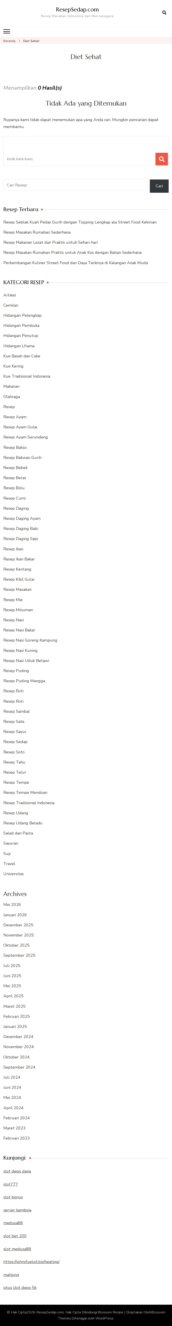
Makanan (11, 386)
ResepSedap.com (77, 9)
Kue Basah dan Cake (21, 356)
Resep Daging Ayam (22, 518)
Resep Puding (16, 670)
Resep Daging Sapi (20, 538)
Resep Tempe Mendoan (25, 792)
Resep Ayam (14, 417)
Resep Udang (15, 813)
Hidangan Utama (18, 346)
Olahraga (11, 396)
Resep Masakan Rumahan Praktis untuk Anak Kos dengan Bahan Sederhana (72, 252)
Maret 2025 (14, 1006)
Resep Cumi (14, 498)
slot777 (10, 1184)
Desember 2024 (18, 1036)
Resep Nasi (13, 620)
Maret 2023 (14, 1128)
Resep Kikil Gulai (18, 579)
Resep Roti (13, 691)
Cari (159, 186)
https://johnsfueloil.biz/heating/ (31, 1261)
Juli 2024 (11, 1077)
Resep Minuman (18, 610)
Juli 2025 (11, 965)
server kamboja (17, 1210)
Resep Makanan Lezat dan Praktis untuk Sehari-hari (50, 242)
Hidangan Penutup (20, 335)
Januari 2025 (15, 1026)
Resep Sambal (16, 711)
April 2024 (13, 1108)
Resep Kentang (17, 569)
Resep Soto (14, 752)
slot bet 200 (15, 1236)
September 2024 (19, 1067)
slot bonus (13, 1197)
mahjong (11, 1274)
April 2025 (13, 996)
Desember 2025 (18, 925)
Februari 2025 (16, 1016)
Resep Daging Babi (20, 528)
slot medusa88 (17, 1249)
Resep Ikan (13, 549)
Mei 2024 (12, 1097)
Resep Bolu (14, 488)
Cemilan (10, 305)
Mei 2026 (12, 904)
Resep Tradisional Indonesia (28, 803)
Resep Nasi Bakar (19, 630)
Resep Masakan (17, 589)
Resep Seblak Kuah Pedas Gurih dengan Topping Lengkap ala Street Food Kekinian (80, 222)
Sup (7, 853)
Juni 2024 (12, 1087)
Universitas (13, 874)
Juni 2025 (12, 975)
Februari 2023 (16, 1138)
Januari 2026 (15, 915)
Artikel (9, 295)
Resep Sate (13, 721)
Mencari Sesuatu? (30, 142)
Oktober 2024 (16, 1057)
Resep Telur (14, 772)
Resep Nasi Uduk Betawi (26, 660)
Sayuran (10, 843)
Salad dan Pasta (18, 833)
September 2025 (19, 955)
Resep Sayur (14, 731)
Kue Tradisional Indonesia (26, 376)
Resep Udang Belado (22, 823)
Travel (9, 863)
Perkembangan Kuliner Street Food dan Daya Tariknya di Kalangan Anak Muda (75, 263)
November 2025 (18, 935)
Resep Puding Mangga (24, 681)
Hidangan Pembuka (21, 325)
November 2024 (18, 1046)
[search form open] (164, 13)
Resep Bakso (15, 447)
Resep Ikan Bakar (19, 559)
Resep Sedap (15, 741)
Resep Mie (13, 599)
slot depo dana (17, 1171)
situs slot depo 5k (20, 1287)
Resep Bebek (15, 467)
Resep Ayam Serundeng (25, 437)
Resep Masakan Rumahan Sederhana (37, 232)
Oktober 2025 (16, 945)
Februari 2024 (16, 1118)
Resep (9, 407)
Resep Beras (14, 477)
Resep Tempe (16, 782)
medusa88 (13, 1223)
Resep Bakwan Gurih (22, 457)
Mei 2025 (12, 986)
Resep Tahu (14, 762)
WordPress (104, 1318)
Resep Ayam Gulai (20, 427)
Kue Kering (13, 366)
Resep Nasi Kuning (20, 650)
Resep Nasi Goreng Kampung (30, 640)
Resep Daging (16, 508)
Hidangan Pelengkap (22, 315)
